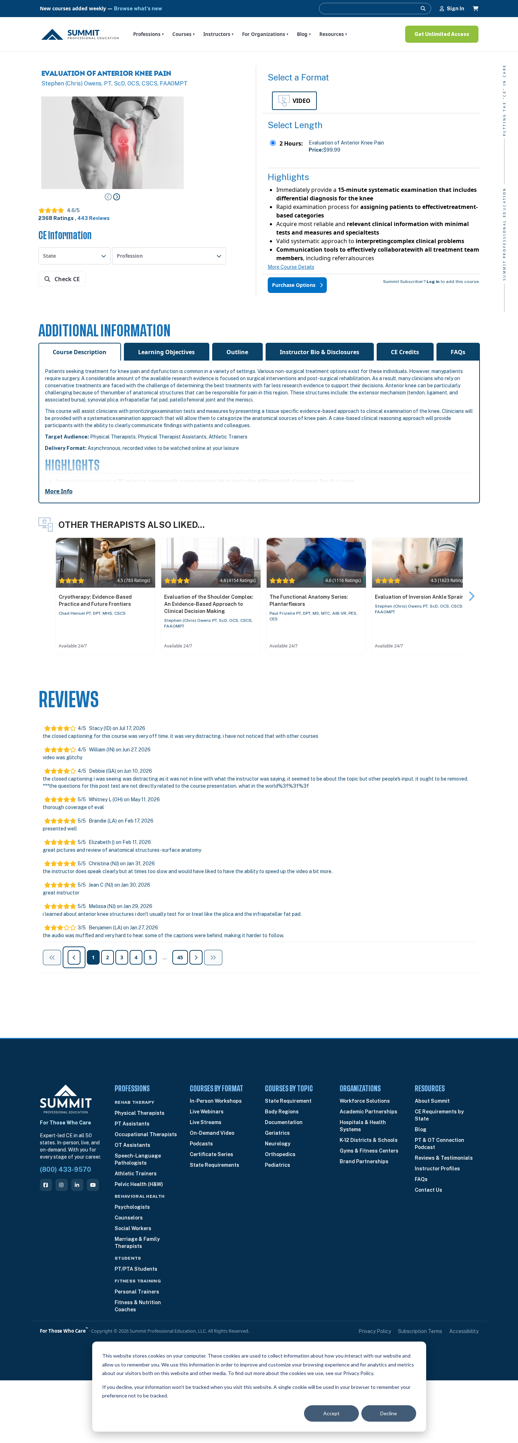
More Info (59, 491)
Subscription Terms (420, 1331)
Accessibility (463, 1331)
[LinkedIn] (77, 1185)
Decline (388, 1413)
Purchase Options (294, 285)
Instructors (218, 34)
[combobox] (74, 255)
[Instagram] (62, 1185)
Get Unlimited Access (441, 34)
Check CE (66, 279)
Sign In (455, 8)
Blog (304, 34)
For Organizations (265, 34)
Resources (333, 34)
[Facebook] (46, 1185)
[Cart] (475, 8)
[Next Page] (116, 196)
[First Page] (52, 957)
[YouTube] (93, 1185)
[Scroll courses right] (471, 596)
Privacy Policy (375, 1331)
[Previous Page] (108, 196)
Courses (183, 34)
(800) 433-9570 (65, 1169)
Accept (331, 1413)
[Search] (423, 8)
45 (180, 957)
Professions (148, 34)
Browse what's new (138, 8)
